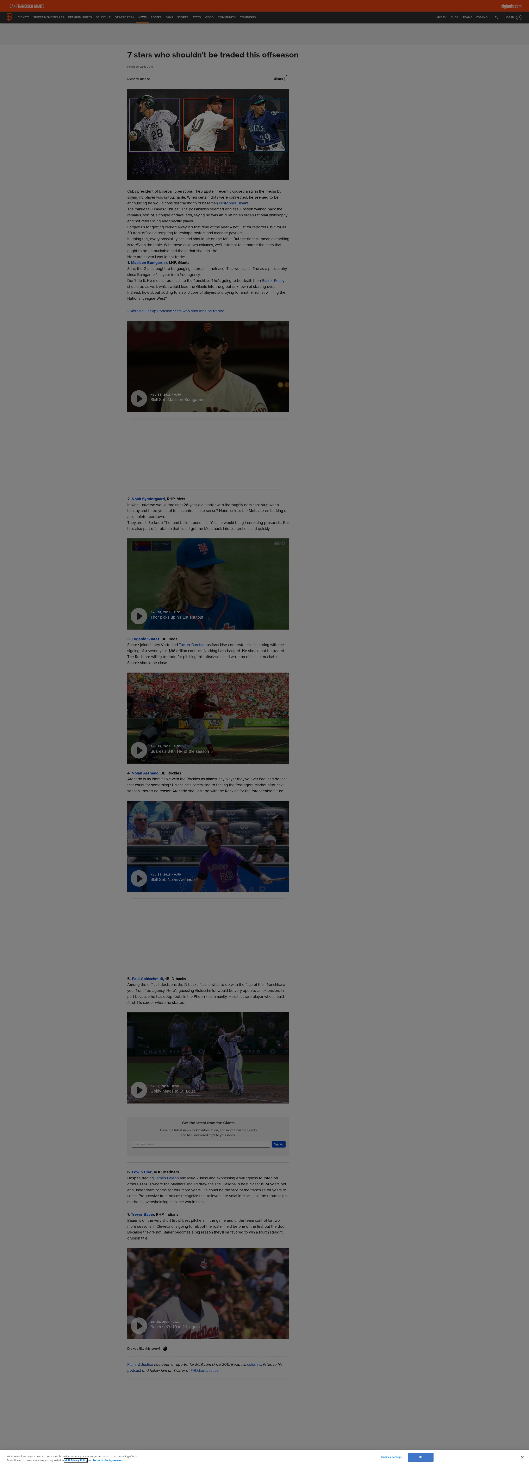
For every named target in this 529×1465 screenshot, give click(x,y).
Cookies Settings (391, 1457)
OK (421, 1457)
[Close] (522, 1457)
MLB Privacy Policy (75, 1460)
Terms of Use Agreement (108, 1460)
